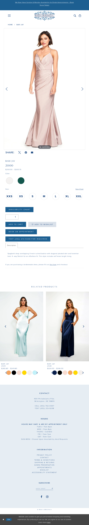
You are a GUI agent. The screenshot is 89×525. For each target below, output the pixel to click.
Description (11, 245)
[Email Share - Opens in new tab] (32, 152)
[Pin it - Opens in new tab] (26, 152)
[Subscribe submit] (52, 488)
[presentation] (21, 326)
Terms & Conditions (44, 460)
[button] (74, 15)
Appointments (44, 467)
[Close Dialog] (3, 519)
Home (10, 25)
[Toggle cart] (79, 15)
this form (53, 265)
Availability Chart (19, 209)
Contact (44, 458)
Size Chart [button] (79, 189)
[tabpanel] (44, 89)
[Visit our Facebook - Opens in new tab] (41, 496)
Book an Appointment (21, 232)
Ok (8, 519)
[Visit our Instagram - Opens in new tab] (47, 496)
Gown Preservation (44, 465)
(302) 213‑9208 (44, 408)
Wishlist (44, 470)
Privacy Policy (44, 455)
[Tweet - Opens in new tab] (19, 152)
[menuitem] (9, 15)
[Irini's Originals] (44, 16)
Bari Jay (20, 25)
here (48, 522)
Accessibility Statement (44, 472)
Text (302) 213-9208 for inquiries (28, 239)
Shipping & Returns (44, 462)
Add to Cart (16, 224)
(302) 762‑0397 (44, 406)
